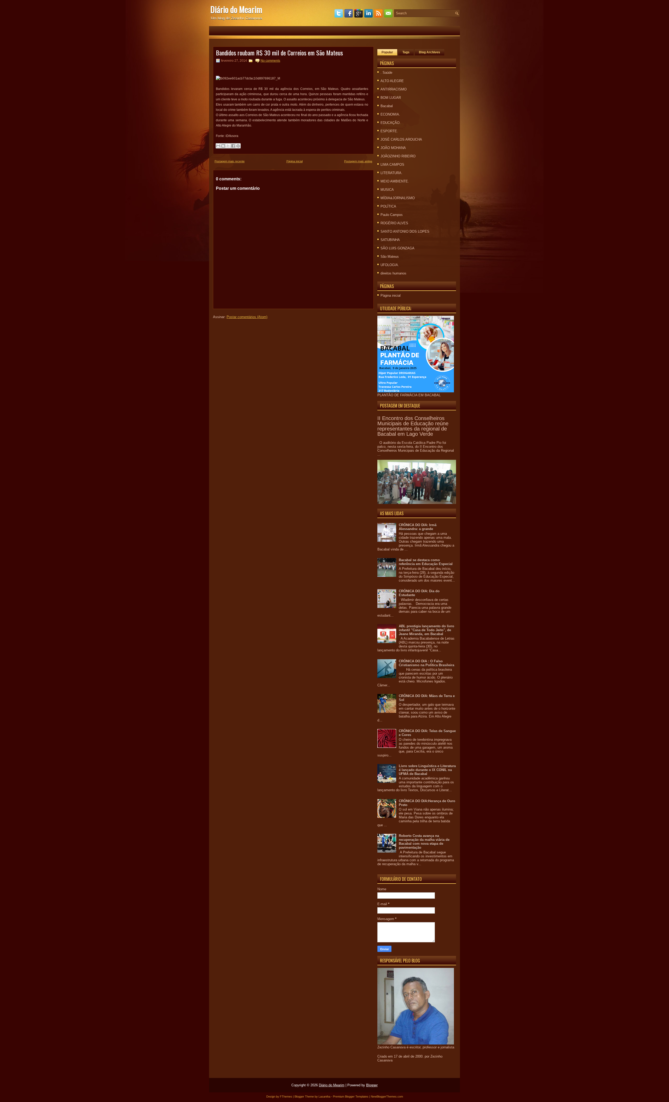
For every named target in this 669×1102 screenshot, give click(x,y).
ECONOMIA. (390, 114)
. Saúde (386, 72)
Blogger (372, 1085)
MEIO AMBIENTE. (394, 181)
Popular (387, 52)
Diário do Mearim (236, 9)
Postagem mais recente (230, 161)
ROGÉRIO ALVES (394, 223)
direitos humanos (393, 273)
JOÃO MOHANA (393, 148)
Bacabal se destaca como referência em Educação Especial (426, 562)
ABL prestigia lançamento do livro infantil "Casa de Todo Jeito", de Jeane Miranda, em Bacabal (426, 630)
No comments (270, 60)
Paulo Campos (391, 215)
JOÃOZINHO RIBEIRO (398, 156)
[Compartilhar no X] (228, 145)
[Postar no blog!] (223, 145)
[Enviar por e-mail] (218, 145)
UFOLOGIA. (389, 265)
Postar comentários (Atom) (247, 317)
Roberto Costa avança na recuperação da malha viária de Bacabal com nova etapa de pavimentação (424, 842)
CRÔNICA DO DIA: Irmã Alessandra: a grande (417, 527)
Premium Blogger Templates (350, 1096)
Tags (406, 52)
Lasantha (324, 1096)
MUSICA (387, 190)
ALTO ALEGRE (392, 81)
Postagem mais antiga (358, 161)
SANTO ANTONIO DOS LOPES (404, 231)
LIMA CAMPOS (392, 165)
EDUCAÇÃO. (390, 123)
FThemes (286, 1096)
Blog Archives (429, 52)
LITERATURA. (391, 173)
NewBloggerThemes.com (387, 1096)
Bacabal (386, 106)
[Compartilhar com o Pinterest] (238, 145)
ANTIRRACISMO (393, 89)
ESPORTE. (389, 131)
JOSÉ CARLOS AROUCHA (401, 139)
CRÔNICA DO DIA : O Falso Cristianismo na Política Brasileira (426, 663)
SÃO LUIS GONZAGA (397, 248)
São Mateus (389, 257)
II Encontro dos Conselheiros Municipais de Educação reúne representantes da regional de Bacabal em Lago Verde (412, 426)
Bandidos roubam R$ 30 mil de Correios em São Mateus (279, 52)
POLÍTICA (388, 206)
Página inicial (294, 161)
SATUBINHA (390, 240)
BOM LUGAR (390, 98)
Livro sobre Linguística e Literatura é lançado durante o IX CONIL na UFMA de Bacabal (427, 770)
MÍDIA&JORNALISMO (397, 198)
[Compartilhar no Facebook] (233, 145)
